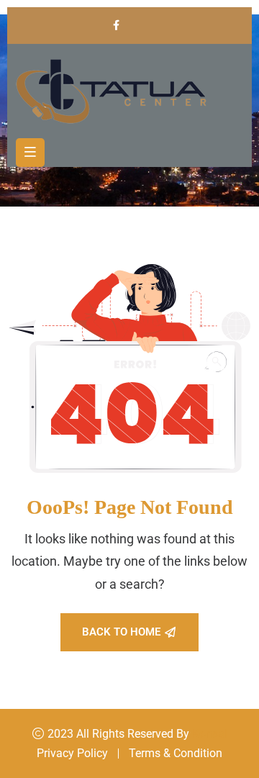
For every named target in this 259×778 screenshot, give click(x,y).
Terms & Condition (175, 753)
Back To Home (121, 631)
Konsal (209, 734)
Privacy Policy (72, 753)
